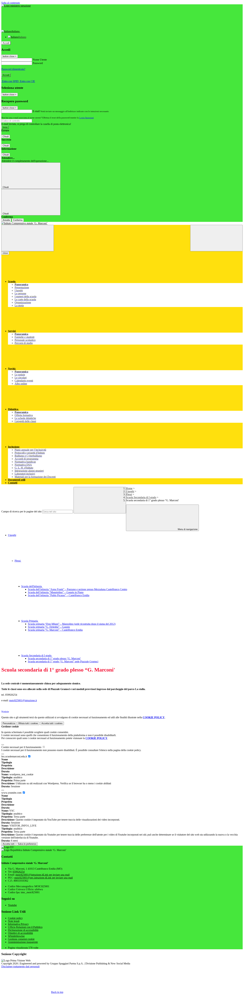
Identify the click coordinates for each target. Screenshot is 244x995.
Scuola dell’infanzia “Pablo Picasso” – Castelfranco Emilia (58, 595)
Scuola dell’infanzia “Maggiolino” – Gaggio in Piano (55, 592)
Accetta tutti (52, 723)
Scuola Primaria (30, 620)
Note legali (13, 921)
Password (38, 63)
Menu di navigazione (187, 529)
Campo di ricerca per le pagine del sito (21, 511)
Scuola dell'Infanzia (31, 586)
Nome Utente (40, 59)
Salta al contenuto (10, 2)
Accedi (6, 43)
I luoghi (130, 491)
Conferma (17, 220)
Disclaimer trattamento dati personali (20, 966)
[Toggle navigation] (27, 238)
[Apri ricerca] (216, 238)
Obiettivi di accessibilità (20, 933)
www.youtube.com (11, 792)
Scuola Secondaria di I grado (141, 497)
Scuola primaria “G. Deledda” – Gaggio (49, 626)
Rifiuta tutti (28, 723)
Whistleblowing (16, 936)
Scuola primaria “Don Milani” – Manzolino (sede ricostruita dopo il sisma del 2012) (72, 623)
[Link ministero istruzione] (16, 5)
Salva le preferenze (27, 844)
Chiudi (6, 136)
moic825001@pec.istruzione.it (43, 877)
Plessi (129, 494)
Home (129, 488)
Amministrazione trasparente (23, 942)
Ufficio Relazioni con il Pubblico (25, 927)
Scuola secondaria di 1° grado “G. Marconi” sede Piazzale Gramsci (63, 661)
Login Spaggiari (86, 117)
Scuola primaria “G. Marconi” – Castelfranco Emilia (55, 629)
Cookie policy (15, 918)
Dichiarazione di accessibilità (23, 930)
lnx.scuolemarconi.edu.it (14, 756)
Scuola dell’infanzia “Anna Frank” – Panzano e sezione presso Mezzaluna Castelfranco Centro (77, 589)
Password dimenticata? (13, 69)
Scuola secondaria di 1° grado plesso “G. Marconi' (54, 658)
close (5, 253)
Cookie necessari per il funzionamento (21, 747)
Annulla (6, 220)
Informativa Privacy (18, 924)
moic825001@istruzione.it (23, 700)
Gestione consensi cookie (21, 939)
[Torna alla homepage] (122, 223)
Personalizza (9, 723)
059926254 (19, 871)
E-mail (36, 111)
